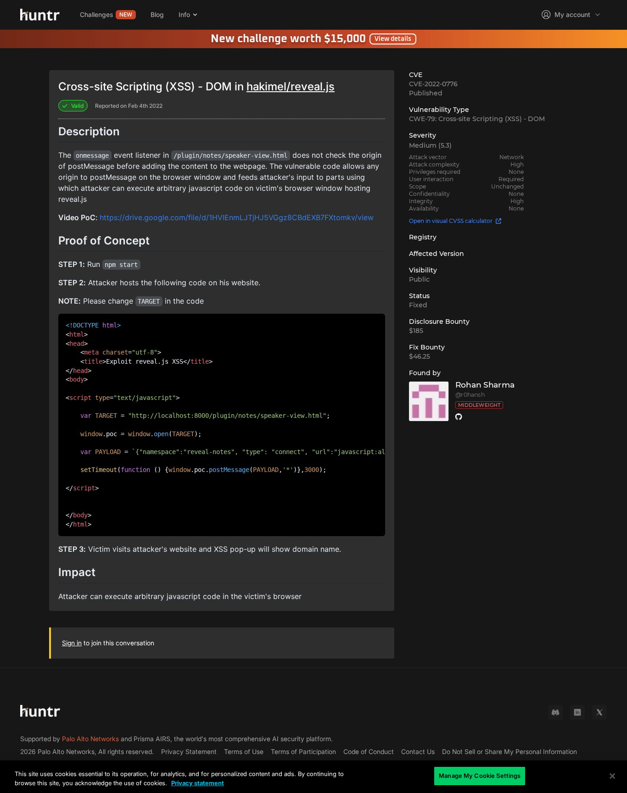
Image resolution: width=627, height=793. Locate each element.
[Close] (612, 776)
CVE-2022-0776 (433, 84)
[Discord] (555, 712)
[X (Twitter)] (599, 712)
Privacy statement (197, 783)
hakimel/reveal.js (290, 86)
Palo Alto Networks (90, 739)
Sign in (72, 643)
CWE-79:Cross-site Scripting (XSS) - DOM (477, 119)
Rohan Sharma (485, 385)
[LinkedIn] (577, 712)
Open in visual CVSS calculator (451, 220)
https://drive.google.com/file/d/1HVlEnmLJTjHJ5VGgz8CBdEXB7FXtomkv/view (237, 217)
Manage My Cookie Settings (480, 775)
